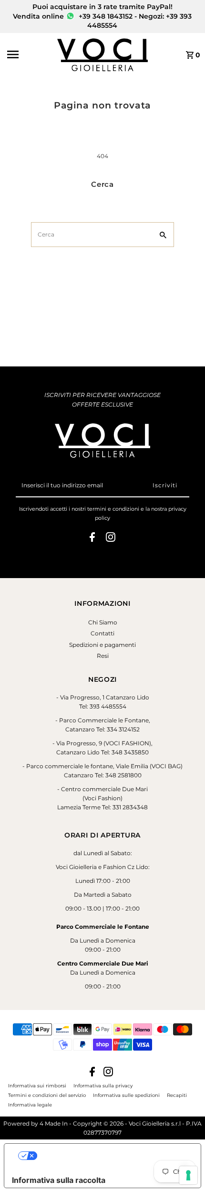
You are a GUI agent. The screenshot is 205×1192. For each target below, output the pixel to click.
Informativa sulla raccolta (58, 1180)
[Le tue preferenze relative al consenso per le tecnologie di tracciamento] (188, 1175)
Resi (103, 655)
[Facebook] (92, 538)
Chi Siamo (102, 622)
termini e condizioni (113, 508)
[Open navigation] (29, 54)
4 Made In (54, 1123)
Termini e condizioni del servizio (47, 1095)
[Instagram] (110, 538)
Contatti (102, 633)
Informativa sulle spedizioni (126, 1095)
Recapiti (177, 1095)
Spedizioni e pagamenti (102, 644)
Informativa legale (30, 1104)
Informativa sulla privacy (103, 1085)
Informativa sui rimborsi (37, 1085)
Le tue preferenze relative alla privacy (112, 1155)
